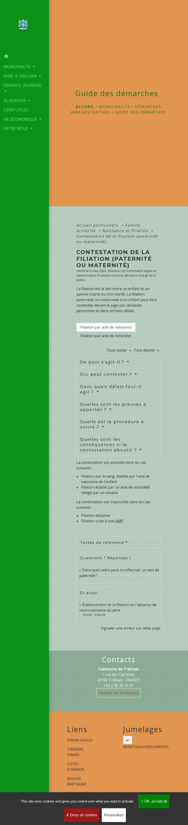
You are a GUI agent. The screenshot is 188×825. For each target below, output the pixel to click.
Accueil (85, 106)
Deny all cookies (83, 815)
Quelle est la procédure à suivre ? (112, 424)
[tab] (105, 327)
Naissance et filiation (125, 230)
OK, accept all (155, 801)
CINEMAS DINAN (75, 752)
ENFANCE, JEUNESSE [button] (22, 85)
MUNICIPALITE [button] (17, 66)
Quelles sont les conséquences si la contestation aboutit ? (109, 444)
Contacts (118, 659)
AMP (119, 520)
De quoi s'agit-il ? (103, 362)
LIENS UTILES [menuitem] (15, 109)
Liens (77, 729)
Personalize (114, 815)
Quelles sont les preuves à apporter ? (113, 406)
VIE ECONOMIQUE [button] (20, 119)
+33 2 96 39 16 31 (118, 685)
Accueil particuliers (98, 225)
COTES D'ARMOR (75, 766)
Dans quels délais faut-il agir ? (110, 389)
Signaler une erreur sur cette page (130, 628)
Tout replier (119, 350)
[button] (24, 57)
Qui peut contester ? (106, 374)
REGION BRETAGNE (76, 781)
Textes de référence (102, 542)
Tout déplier (147, 350)
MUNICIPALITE (114, 106)
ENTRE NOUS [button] (16, 128)
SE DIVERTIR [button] (15, 100)
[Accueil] (24, 26)
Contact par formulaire (118, 692)
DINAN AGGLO (79, 740)
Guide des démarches (140, 112)
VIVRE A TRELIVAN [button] (20, 76)
